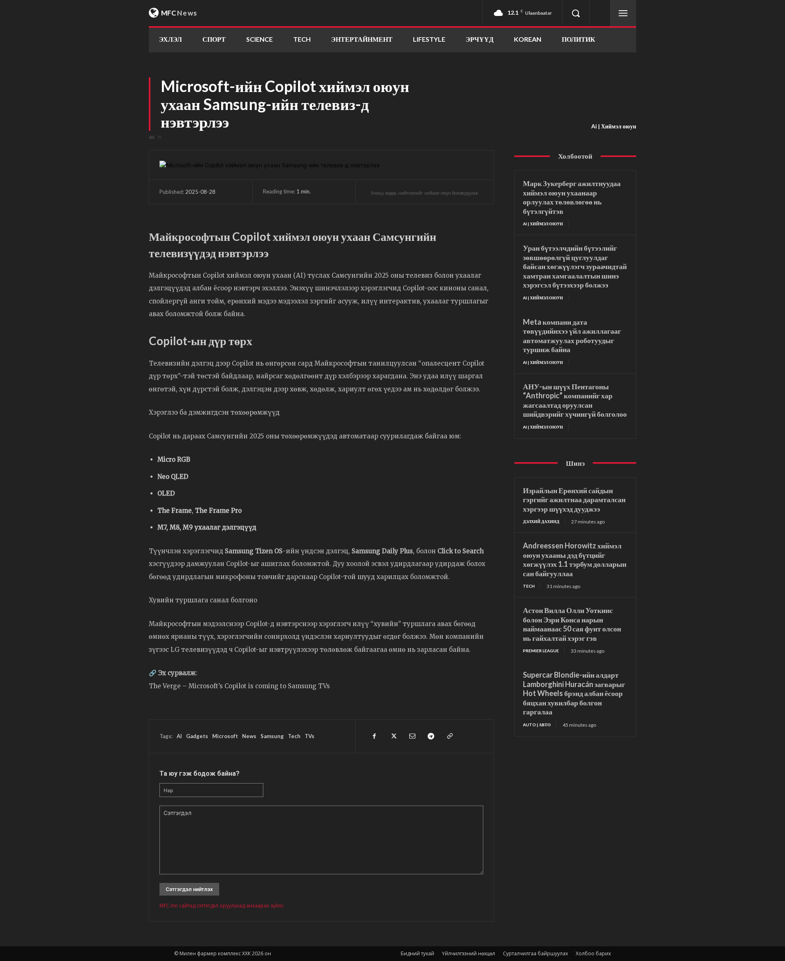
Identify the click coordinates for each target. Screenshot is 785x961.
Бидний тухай (417, 953)
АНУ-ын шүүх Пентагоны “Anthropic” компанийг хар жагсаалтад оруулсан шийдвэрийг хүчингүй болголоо (575, 400)
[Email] (412, 736)
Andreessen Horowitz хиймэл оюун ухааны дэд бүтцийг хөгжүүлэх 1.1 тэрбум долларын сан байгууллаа (574, 559)
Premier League (541, 650)
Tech (294, 736)
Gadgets (197, 736)
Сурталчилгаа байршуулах (535, 953)
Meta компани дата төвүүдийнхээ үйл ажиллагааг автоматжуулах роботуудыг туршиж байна (572, 335)
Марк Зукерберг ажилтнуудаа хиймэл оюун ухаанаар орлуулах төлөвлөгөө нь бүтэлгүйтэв (572, 197)
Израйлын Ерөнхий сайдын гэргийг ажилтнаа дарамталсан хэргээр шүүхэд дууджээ (574, 499)
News (249, 736)
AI (179, 736)
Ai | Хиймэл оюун (613, 126)
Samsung (272, 736)
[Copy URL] (449, 736)
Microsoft (225, 736)
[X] (393, 736)
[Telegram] (430, 736)
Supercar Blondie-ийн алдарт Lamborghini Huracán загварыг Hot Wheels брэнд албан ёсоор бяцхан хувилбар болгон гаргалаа (574, 693)
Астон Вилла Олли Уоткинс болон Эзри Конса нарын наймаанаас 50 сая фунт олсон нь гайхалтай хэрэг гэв (572, 624)
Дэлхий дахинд (541, 521)
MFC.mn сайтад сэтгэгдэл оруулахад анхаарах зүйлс (221, 905)
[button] (576, 13)
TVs (309, 736)
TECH (529, 586)
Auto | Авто (537, 724)
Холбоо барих (593, 953)
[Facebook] (374, 736)
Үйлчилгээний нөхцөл (468, 953)
